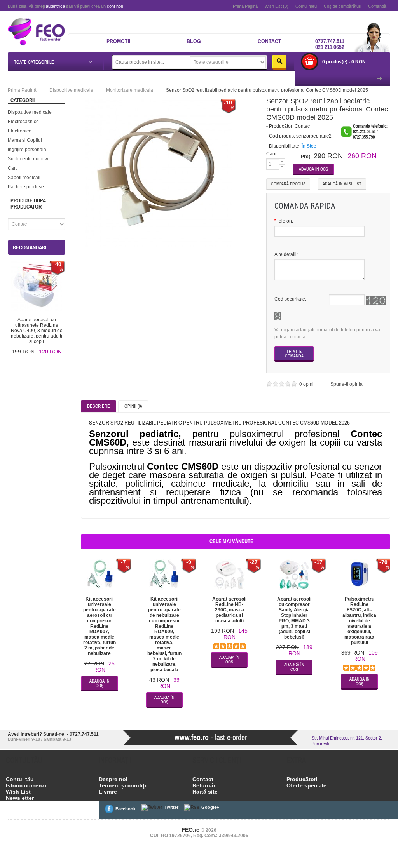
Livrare (108, 792)
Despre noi (113, 779)
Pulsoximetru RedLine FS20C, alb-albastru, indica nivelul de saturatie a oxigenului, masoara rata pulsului (359, 620)
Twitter (171, 807)
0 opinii (307, 384)
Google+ (210, 807)
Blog (194, 41)
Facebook (125, 808)
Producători (302, 779)
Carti (13, 168)
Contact (269, 41)
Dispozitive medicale (30, 112)
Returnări (204, 785)
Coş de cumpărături (342, 6)
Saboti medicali (24, 177)
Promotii (118, 41)
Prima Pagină (245, 6)
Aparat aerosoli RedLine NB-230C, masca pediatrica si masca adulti (229, 609)
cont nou (115, 6)
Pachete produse (26, 187)
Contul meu (306, 6)
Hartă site (205, 792)
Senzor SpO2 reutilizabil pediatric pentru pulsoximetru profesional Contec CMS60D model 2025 (267, 90)
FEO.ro (191, 830)
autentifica (55, 6)
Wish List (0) (276, 6)
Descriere (98, 406)
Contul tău (20, 779)
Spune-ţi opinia (346, 384)
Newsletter (20, 798)
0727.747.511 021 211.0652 (329, 44)
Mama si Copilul (25, 140)
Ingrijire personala (27, 149)
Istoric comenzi (26, 785)
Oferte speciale (306, 785)
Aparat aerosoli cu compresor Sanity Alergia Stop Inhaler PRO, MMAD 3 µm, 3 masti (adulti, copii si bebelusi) (294, 618)
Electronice (19, 131)
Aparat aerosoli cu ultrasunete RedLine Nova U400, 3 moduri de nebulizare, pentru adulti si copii (37, 330)
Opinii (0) (133, 406)
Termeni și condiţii (123, 785)
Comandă (377, 6)
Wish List (18, 792)
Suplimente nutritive (29, 159)
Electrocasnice (23, 121)
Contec (302, 126)
